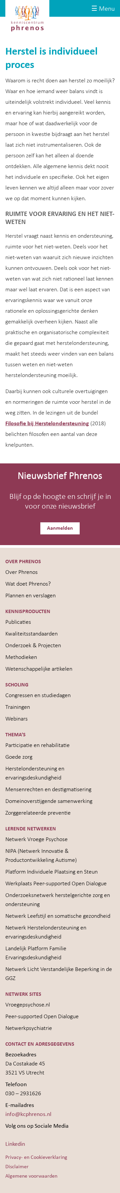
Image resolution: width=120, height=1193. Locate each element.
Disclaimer (17, 1167)
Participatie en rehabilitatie (37, 745)
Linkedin (15, 1144)
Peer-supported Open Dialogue (42, 1017)
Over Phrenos (21, 572)
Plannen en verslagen (30, 596)
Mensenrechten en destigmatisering (48, 790)
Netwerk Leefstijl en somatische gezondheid (57, 916)
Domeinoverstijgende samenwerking (48, 801)
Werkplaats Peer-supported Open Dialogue (56, 884)
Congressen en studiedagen (38, 695)
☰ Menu (103, 9)
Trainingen (17, 707)
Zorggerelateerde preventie (38, 813)
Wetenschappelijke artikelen (38, 669)
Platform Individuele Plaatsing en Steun (51, 872)
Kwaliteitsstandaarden (31, 634)
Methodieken (21, 657)
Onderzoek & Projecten (33, 646)
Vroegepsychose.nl (27, 1005)
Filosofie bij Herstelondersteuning (47, 424)
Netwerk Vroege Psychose (36, 839)
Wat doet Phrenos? (28, 584)
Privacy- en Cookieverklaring (36, 1157)
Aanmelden (60, 528)
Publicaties (18, 622)
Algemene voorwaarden (31, 1176)
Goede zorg (18, 757)
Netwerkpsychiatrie (28, 1028)
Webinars (16, 719)
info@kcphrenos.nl (28, 1114)
